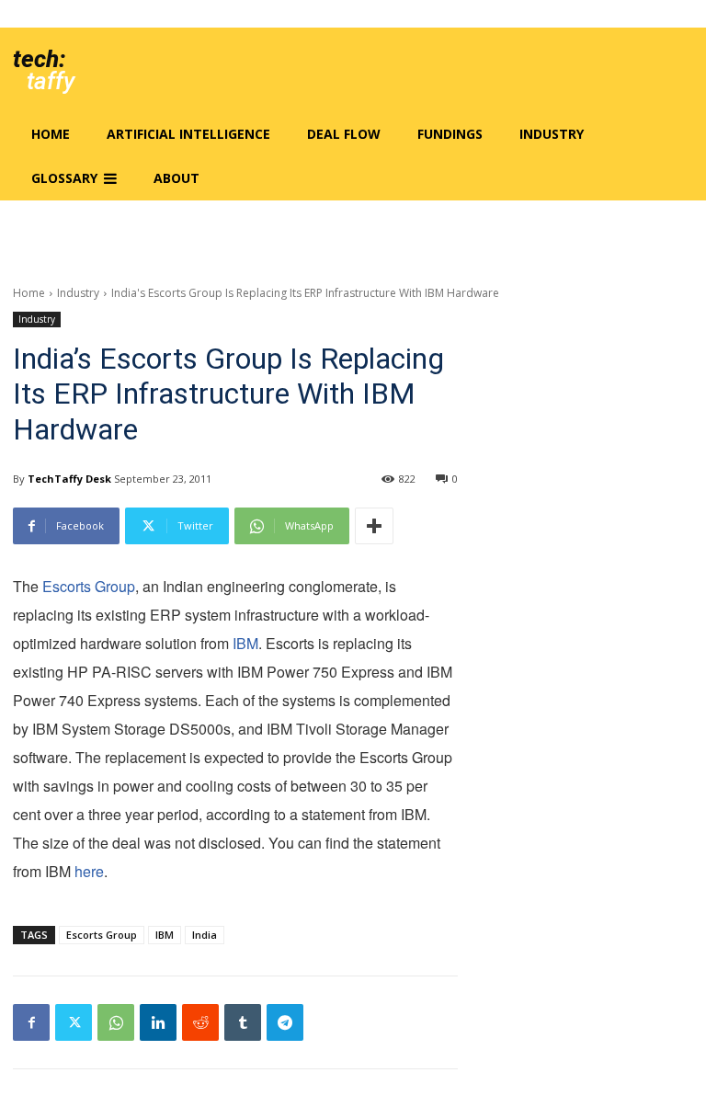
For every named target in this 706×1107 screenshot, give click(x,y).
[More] (374, 526)
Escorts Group (88, 586)
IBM (245, 643)
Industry (78, 293)
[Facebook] (31, 1022)
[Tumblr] (242, 1022)
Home (29, 293)
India (204, 935)
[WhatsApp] (115, 1022)
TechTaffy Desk (69, 478)
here (89, 871)
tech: (39, 59)
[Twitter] (73, 1022)
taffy (50, 81)
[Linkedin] (158, 1022)
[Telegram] (285, 1022)
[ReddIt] (200, 1022)
